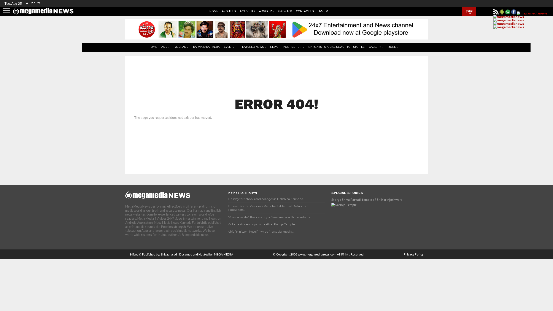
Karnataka (201, 46)
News (274, 46)
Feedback (285, 11)
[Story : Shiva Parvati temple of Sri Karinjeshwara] (369, 222)
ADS (164, 46)
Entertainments (310, 46)
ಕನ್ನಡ (469, 11)
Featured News (252, 46)
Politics (289, 46)
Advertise (266, 11)
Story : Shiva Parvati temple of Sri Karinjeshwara (366, 200)
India (216, 46)
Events (229, 46)
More (392, 46)
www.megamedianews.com (317, 254)
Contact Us (305, 11)
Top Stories (355, 46)
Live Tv (323, 11)
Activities (247, 11)
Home (214, 11)
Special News (334, 46)
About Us (229, 11)
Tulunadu (180, 46)
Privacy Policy (413, 254)
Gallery (375, 46)
